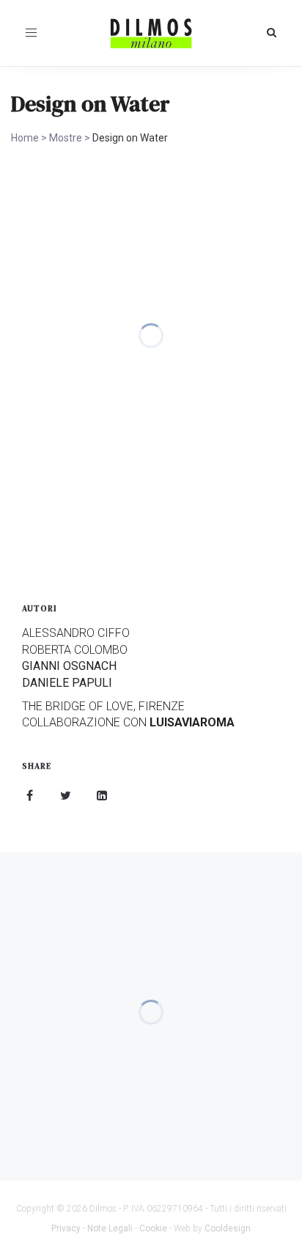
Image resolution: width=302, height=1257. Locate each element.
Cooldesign (228, 1228)
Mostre (65, 138)
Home (25, 138)
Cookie (153, 1228)
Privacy (66, 1228)
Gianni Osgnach (69, 666)
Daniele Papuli (67, 683)
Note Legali (110, 1228)
